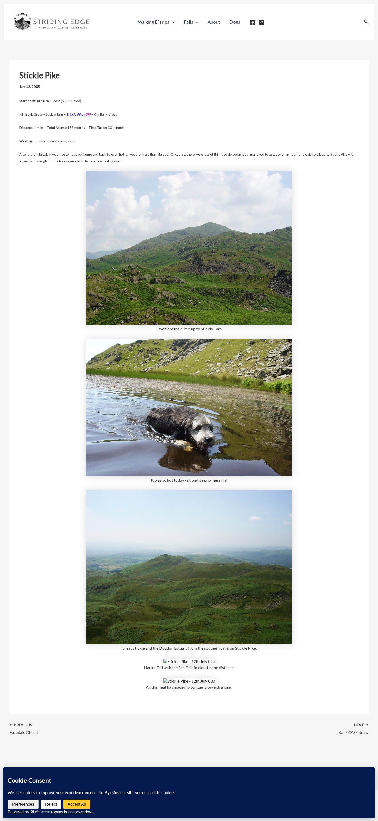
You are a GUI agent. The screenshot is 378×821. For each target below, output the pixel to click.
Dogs (234, 22)
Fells (188, 22)
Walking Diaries (153, 22)
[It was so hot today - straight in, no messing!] (189, 407)
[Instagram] (261, 22)
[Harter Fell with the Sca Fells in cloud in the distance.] (189, 660)
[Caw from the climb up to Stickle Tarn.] (189, 247)
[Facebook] (253, 22)
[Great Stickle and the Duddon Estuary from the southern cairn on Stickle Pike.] (189, 566)
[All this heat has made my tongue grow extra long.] (189, 680)
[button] (172, 22)
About (214, 22)
